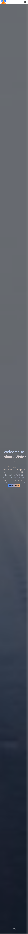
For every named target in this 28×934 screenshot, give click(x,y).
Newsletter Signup (15, 485)
